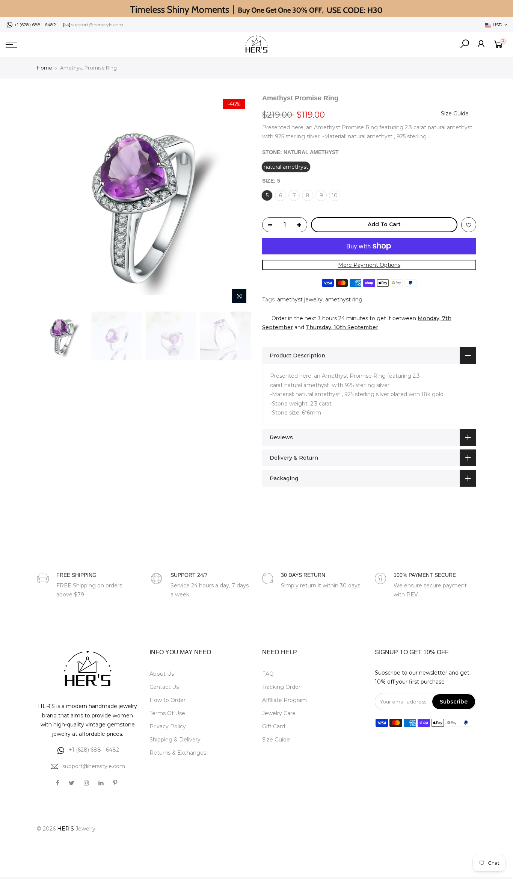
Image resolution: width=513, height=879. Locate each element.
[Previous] (50, 200)
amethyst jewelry (300, 299)
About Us (161, 673)
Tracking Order (281, 687)
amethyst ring (343, 299)
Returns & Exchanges (177, 752)
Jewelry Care (279, 713)
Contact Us (164, 687)
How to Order (167, 700)
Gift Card (273, 726)
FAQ (268, 673)
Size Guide (455, 113)
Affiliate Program (284, 700)
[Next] (237, 200)
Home (44, 68)
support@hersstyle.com (97, 24)
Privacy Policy (167, 726)
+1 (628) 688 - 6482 (35, 24)
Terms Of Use (167, 713)
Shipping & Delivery (175, 739)
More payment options (369, 265)
